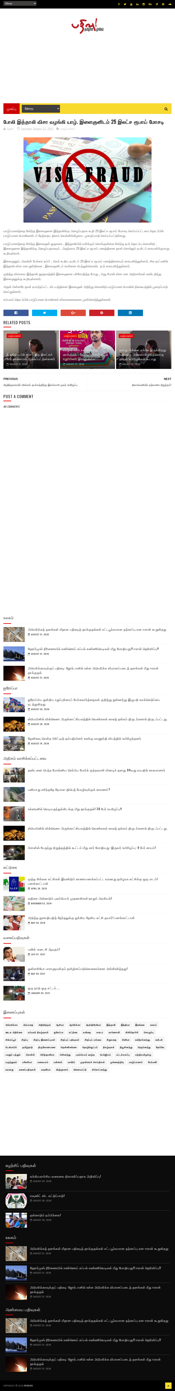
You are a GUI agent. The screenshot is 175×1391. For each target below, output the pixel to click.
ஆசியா (60, 1024)
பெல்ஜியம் (105, 1054)
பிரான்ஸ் (30, 1054)
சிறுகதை (112, 1039)
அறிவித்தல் (45, 1024)
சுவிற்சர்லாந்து (142, 1039)
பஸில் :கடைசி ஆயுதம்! (44, 949)
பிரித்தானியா (47, 1054)
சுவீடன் (159, 1039)
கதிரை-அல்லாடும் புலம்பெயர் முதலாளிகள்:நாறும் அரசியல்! (70, 898)
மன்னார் (58, 1062)
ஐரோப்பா (59, 1032)
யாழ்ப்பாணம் (68, 128)
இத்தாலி (111, 1024)
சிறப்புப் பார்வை (93, 1039)
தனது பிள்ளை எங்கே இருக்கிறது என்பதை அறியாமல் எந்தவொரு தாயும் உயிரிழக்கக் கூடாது (142, 354)
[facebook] (119, 4)
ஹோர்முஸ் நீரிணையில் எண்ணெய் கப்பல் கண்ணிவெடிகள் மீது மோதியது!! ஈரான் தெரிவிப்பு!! (93, 648)
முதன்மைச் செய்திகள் (92, 1062)
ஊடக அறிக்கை (14, 1032)
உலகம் (153, 1024)
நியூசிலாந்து (126, 1047)
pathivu (28, 1385)
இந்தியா (125, 1024)
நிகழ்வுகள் (109, 1047)
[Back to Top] (168, 1385)
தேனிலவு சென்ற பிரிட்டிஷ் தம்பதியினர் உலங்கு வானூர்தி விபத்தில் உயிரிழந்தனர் (84, 738)
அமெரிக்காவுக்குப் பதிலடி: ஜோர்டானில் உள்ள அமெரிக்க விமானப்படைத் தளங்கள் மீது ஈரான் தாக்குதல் (93, 670)
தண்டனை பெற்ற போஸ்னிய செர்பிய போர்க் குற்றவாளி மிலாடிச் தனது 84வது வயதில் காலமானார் (96, 770)
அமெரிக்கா (12, 1024)
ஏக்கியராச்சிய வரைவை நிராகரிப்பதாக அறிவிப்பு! (65, 1176)
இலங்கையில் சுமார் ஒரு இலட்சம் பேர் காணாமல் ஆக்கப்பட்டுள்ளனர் (31, 356)
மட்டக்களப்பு (123, 1054)
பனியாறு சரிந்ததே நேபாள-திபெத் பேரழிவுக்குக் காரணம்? (69, 789)
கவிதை (87, 1032)
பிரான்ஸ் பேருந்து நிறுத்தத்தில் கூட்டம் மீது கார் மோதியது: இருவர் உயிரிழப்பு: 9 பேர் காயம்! (92, 847)
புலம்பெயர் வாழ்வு (85, 1054)
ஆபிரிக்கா (75, 1024)
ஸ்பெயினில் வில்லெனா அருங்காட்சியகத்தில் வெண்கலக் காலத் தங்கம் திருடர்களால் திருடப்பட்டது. (98, 718)
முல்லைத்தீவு (117, 1062)
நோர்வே (160, 1047)
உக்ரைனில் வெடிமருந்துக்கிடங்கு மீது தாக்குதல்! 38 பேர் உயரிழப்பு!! (75, 808)
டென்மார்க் (11, 1047)
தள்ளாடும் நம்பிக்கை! (45, 1215)
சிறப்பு (25, 1039)
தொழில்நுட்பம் (90, 1047)
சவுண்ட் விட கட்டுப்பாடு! (47, 1195)
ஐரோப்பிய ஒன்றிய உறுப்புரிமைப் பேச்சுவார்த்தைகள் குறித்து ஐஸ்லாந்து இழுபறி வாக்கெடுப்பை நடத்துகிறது (94, 701)
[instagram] (143, 4)
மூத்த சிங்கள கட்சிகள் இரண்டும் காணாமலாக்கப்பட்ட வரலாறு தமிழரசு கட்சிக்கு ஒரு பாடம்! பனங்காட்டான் (93, 881)
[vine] (156, 4)
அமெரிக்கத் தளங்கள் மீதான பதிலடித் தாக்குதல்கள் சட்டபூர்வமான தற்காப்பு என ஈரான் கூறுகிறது (97, 629)
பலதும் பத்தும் (13, 1054)
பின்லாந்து (65, 1054)
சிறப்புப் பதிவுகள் (70, 1039)
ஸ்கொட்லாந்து (99, 1069)
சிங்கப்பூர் (11, 1039)
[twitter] (125, 4)
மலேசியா (27, 1062)
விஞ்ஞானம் (62, 1069)
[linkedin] (137, 4)
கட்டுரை (73, 1032)
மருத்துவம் (11, 1062)
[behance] (150, 4)
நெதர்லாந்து (144, 1047)
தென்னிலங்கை (69, 1047)
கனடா (99, 1032)
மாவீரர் (71, 1062)
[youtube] (131, 4)
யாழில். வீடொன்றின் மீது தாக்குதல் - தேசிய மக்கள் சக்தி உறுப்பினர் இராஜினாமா (85, 354)
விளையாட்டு (80, 1069)
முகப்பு (11, 108)
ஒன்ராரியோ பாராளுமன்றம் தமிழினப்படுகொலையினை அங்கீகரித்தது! (78, 968)
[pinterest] (163, 4)
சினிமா (126, 1039)
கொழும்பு (149, 1032)
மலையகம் (43, 1062)
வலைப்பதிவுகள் (27, 1069)
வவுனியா (46, 1069)
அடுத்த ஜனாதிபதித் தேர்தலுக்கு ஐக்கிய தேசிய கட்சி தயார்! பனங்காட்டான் (81, 917)
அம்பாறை (28, 1024)
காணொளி (114, 1032)
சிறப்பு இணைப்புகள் (44, 1039)
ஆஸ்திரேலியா (93, 1024)
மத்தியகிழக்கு (143, 1054)
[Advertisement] (87, 67)
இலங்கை (140, 1024)
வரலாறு (10, 1069)
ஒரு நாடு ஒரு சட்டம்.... (44, 987)
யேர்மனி (152, 1062)
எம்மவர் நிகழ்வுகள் (38, 1032)
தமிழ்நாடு (27, 1047)
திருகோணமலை (46, 1047)
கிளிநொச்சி (132, 1032)
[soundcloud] (170, 4)
